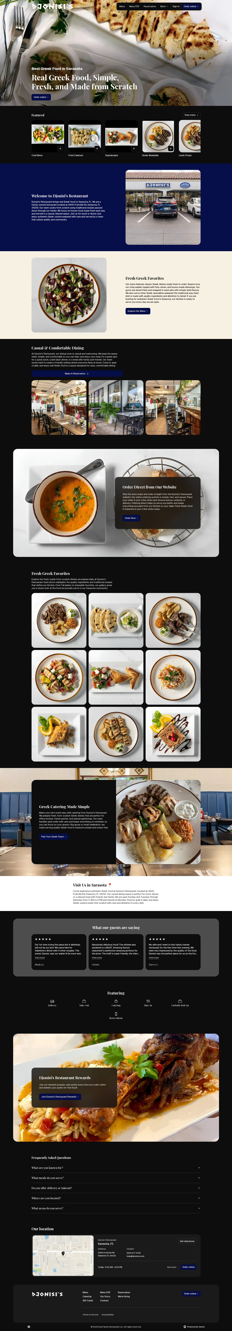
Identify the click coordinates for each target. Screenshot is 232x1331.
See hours (171, 1267)
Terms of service (90, 1314)
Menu (122, 6)
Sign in (176, 6)
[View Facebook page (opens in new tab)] (28, 1326)
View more (40, 957)
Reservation (150, 6)
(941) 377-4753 (134, 1253)
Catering (87, 1296)
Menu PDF (134, 6)
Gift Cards (88, 1300)
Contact (104, 1300)
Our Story (105, 1296)
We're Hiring (124, 1296)
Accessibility (108, 1314)
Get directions (187, 1241)
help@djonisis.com (135, 1256)
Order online (188, 1267)
